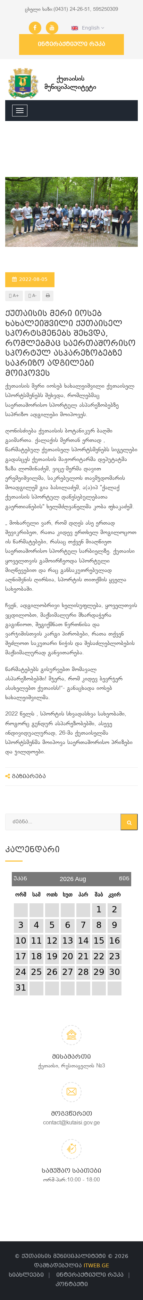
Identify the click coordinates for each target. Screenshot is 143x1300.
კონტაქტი (72, 1284)
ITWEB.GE (96, 1266)
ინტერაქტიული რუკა (71, 44)
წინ (124, 876)
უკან (20, 876)
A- (33, 296)
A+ (15, 296)
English (89, 28)
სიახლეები (26, 1275)
